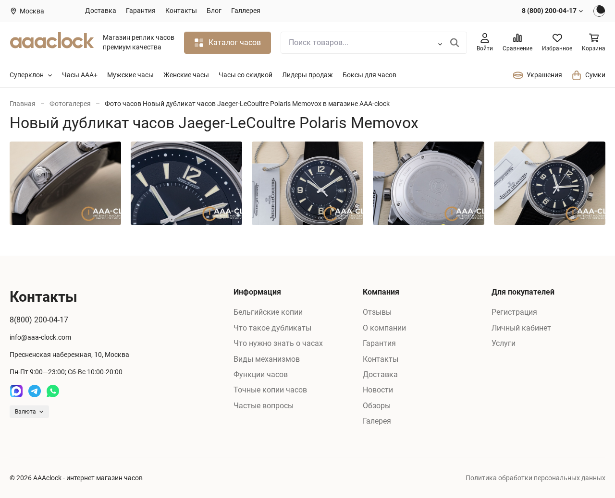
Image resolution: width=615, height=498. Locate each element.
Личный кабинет (521, 327)
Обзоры (377, 405)
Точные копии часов (270, 389)
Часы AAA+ (80, 75)
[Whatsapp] (53, 391)
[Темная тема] (599, 11)
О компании (384, 327)
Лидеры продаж (307, 75)
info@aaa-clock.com (40, 337)
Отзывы (377, 312)
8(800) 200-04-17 (39, 319)
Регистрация (514, 312)
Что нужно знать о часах (278, 343)
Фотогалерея (70, 103)
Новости (378, 389)
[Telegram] (34, 391)
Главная (23, 103)
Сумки (595, 75)
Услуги (504, 343)
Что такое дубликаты (272, 327)
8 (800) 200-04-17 (549, 10)
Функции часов (261, 374)
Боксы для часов (369, 75)
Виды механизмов (267, 359)
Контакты (181, 10)
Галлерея (245, 10)
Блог (214, 10)
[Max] (16, 391)
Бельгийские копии (268, 312)
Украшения (544, 75)
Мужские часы (130, 75)
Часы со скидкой (245, 75)
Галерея (377, 421)
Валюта (25, 411)
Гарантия (141, 10)
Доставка (100, 10)
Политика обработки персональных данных (535, 478)
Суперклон (27, 75)
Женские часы (186, 75)
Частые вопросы (264, 405)
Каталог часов (235, 42)
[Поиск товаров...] (454, 43)
